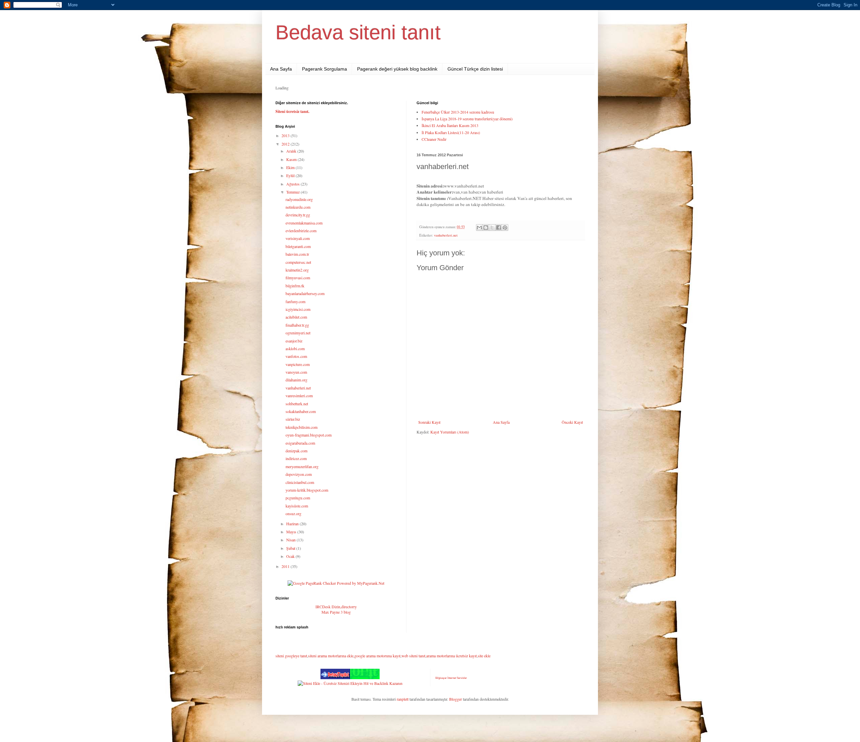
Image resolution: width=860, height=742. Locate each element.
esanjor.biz (294, 340)
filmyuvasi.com (298, 277)
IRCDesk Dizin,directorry (336, 606)
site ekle (484, 655)
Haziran (293, 523)
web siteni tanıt (413, 655)
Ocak (291, 556)
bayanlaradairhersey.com (305, 293)
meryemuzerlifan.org (302, 466)
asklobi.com (295, 348)
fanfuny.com (295, 301)
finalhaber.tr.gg (297, 325)
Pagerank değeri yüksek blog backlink (397, 69)
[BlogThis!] (485, 227)
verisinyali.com (298, 238)
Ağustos (293, 184)
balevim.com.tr (297, 254)
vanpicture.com (298, 364)
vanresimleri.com (299, 395)
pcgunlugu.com (298, 497)
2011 (286, 566)
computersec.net (298, 262)
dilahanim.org (296, 379)
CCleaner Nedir (434, 139)
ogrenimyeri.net (298, 332)
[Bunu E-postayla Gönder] (479, 227)
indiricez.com (296, 458)
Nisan (291, 539)
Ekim (291, 167)
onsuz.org (293, 513)
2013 (286, 135)
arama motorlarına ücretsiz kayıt (451, 655)
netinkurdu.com (298, 207)
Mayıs (291, 531)
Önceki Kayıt (572, 422)
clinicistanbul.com (300, 482)
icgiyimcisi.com (298, 309)
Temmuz (293, 192)
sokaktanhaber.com (301, 411)
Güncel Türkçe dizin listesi (475, 69)
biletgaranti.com (298, 246)
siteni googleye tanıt (291, 655)
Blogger (455, 699)
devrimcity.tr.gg (298, 214)
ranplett (402, 699)
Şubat (291, 548)
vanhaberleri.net (446, 235)
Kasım (292, 159)
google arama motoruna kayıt (377, 655)
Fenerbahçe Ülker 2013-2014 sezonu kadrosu (458, 112)
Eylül (291, 175)
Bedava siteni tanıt (358, 32)
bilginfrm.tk (295, 285)
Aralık (291, 151)
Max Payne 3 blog (336, 612)
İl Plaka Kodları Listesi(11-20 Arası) (451, 132)
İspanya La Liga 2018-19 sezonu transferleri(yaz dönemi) (467, 118)
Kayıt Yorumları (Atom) (449, 432)
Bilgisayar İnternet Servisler (451, 677)
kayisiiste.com (297, 505)
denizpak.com (296, 450)
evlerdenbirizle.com (301, 230)
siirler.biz (293, 419)
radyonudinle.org (299, 199)
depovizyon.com (299, 474)
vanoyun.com (296, 372)
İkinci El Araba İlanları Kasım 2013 (450, 125)
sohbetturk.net (297, 403)
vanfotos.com (296, 356)
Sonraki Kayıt (429, 422)
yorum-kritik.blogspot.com (307, 490)
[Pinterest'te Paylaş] (505, 227)
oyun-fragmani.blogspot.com (309, 435)
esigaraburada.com (300, 443)
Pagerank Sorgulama (324, 69)
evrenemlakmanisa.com (304, 222)
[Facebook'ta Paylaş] (498, 227)
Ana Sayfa (281, 69)
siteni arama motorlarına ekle (330, 655)
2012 (286, 144)
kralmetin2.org (297, 270)
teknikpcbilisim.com (301, 427)
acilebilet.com (296, 317)
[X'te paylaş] (492, 227)
